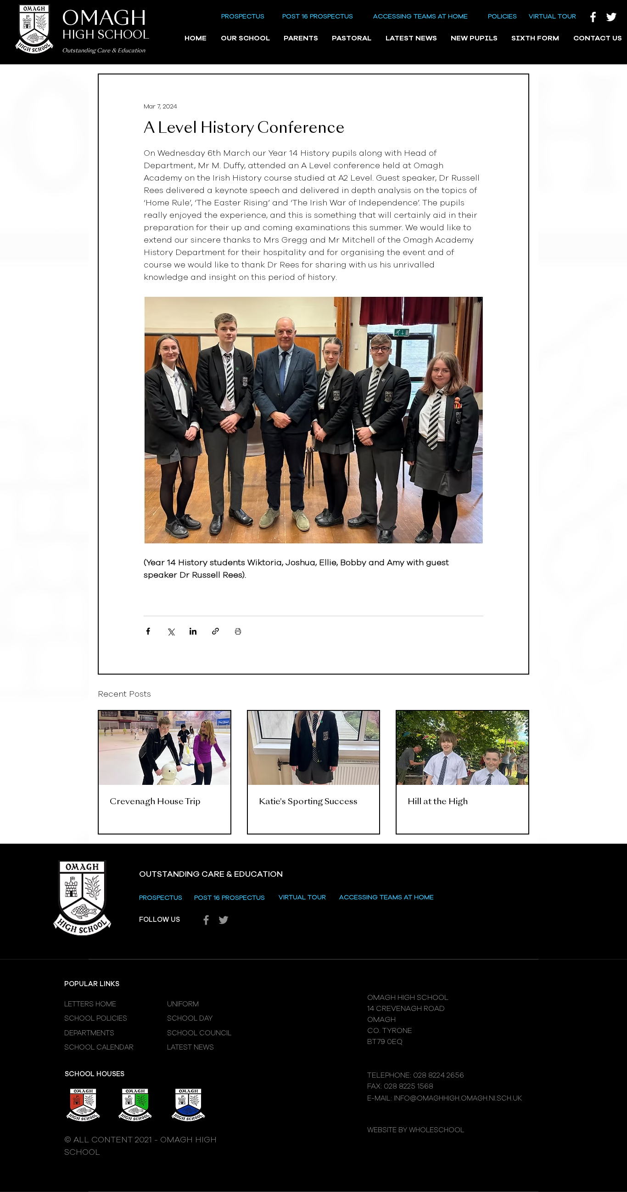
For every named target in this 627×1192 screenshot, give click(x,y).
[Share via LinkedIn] (193, 631)
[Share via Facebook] (148, 631)
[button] (244, 38)
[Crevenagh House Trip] (164, 748)
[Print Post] (238, 631)
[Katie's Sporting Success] (314, 748)
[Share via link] (215, 631)
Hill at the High (438, 802)
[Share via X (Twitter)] (170, 631)
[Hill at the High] (462, 748)
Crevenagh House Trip (155, 802)
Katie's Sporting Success (308, 802)
